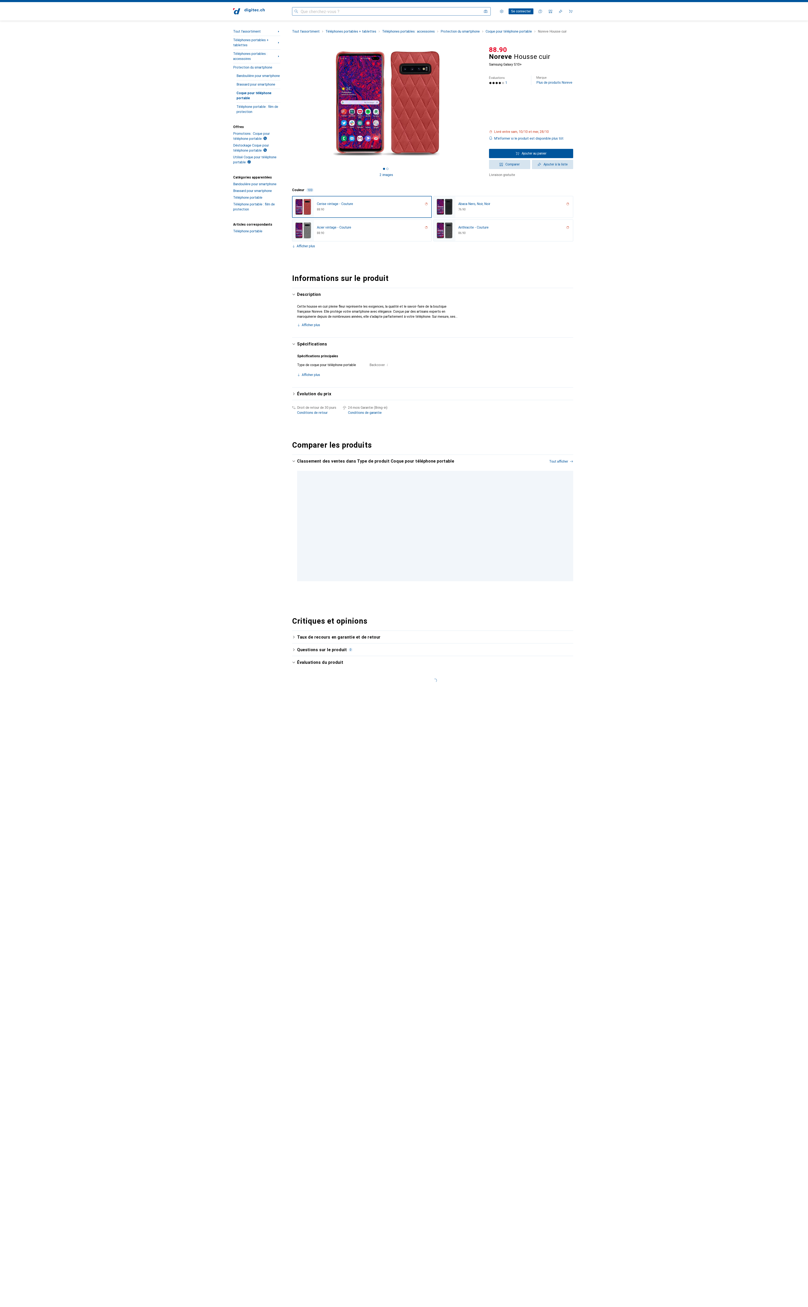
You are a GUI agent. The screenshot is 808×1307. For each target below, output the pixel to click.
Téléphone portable (247, 198)
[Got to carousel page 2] (387, 169)
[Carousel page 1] (384, 169)
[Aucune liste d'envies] (560, 11)
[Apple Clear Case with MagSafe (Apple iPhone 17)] (419, 523)
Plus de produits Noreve (554, 80)
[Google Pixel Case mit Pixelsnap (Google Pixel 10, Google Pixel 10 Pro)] (471, 523)
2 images (386, 175)
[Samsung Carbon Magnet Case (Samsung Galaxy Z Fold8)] (522, 523)
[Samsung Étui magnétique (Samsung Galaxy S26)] (368, 523)
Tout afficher (558, 461)
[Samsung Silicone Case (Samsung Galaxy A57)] (573, 523)
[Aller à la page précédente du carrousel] (299, 523)
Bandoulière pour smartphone (258, 76)
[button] (531, 131)
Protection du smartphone (252, 67)
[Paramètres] (501, 11)
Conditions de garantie (365, 413)
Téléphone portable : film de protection (257, 109)
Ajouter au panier (534, 153)
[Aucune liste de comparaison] (550, 11)
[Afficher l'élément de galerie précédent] (291, 103)
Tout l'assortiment (247, 31)
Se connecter (521, 11)
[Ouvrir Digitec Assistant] (540, 11)
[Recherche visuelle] (486, 11)
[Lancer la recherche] (296, 11)
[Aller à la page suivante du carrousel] (565, 523)
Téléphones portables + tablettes (251, 42)
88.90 (498, 49)
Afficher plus (306, 246)
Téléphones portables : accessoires (250, 56)
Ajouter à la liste (556, 164)
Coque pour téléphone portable (254, 95)
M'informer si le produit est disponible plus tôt (528, 138)
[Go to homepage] (249, 11)
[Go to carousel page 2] (432, 583)
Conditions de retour (312, 413)
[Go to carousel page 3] (435, 583)
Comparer (512, 164)
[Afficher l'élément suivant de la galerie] (481, 103)
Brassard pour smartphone (256, 84)
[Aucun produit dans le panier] (570, 11)
